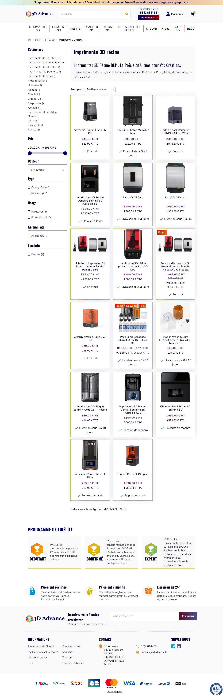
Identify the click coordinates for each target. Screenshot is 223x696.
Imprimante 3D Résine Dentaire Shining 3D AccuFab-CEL (132, 409)
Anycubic (34, 108)
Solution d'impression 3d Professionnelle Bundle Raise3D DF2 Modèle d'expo (176, 266)
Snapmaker (36, 103)
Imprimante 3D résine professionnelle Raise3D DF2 (133, 266)
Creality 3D (35, 98)
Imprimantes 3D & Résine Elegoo (42, 114)
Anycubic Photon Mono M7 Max (133, 131)
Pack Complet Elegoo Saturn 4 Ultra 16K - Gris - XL (133, 340)
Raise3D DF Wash (175, 197)
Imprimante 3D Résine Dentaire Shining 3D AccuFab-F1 (90, 200)
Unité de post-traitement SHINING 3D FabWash (175, 131)
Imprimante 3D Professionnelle (47, 62)
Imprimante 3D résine (41, 76)
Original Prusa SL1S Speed (133, 474)
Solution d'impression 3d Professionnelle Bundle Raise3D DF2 (90, 266)
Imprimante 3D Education (44, 67)
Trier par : (77, 89)
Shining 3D (35, 125)
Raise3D (34, 89)
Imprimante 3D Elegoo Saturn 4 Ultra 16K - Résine (90, 408)
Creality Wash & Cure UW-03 (90, 338)
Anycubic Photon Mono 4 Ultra (90, 476)
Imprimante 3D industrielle (44, 58)
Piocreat (34, 129)
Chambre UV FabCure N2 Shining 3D (175, 408)
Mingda (33, 120)
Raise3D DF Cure (133, 197)
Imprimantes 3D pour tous (44, 71)
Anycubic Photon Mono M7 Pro (90, 131)
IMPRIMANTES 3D (114, 509)
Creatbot (34, 94)
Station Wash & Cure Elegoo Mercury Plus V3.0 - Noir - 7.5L (175, 340)
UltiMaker (35, 85)
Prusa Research (38, 80)
